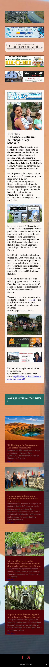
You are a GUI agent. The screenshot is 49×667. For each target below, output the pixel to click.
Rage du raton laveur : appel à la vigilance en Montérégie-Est (23, 616)
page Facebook (19, 376)
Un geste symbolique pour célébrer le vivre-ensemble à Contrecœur (22, 499)
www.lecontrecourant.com (19, 373)
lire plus (10, 461)
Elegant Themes (22, 661)
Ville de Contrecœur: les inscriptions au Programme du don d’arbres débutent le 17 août (24, 564)
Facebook (32, 299)
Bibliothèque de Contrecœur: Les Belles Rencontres (22, 446)
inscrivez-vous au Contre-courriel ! (24, 377)
